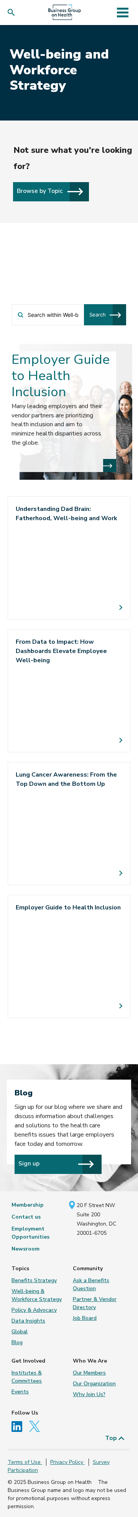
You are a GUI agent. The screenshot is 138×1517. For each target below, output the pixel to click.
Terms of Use (25, 1462)
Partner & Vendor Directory (95, 1303)
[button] (13, 12)
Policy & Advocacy (34, 1310)
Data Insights (28, 1320)
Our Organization (94, 1383)
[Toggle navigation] (122, 12)
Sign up (28, 1163)
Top (111, 1438)
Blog (17, 1342)
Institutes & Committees (27, 1377)
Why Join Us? (89, 1394)
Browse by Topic (40, 191)
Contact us (26, 1217)
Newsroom (25, 1248)
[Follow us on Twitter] (36, 1426)
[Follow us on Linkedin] (20, 1426)
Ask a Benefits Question (91, 1284)
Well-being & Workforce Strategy (37, 1295)
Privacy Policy (67, 1462)
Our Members (89, 1372)
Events (20, 1391)
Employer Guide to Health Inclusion (61, 375)
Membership (28, 1205)
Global (20, 1331)
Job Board (85, 1318)
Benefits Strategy (34, 1280)
